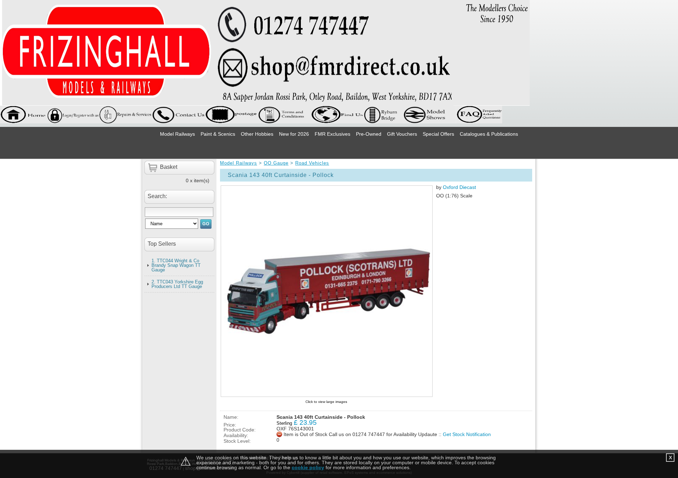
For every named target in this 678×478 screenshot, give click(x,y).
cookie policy (308, 467)
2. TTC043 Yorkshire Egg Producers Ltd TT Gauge (177, 284)
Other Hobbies (257, 134)
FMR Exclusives (332, 134)
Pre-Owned (368, 134)
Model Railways (177, 134)
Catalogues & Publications (489, 134)
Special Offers (438, 134)
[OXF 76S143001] (326, 291)
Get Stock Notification (467, 434)
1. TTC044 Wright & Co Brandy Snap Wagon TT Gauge (176, 265)
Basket (168, 167)
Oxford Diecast (459, 187)
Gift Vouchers (402, 134)
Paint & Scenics (218, 134)
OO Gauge (276, 163)
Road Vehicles (312, 163)
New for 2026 (294, 134)
